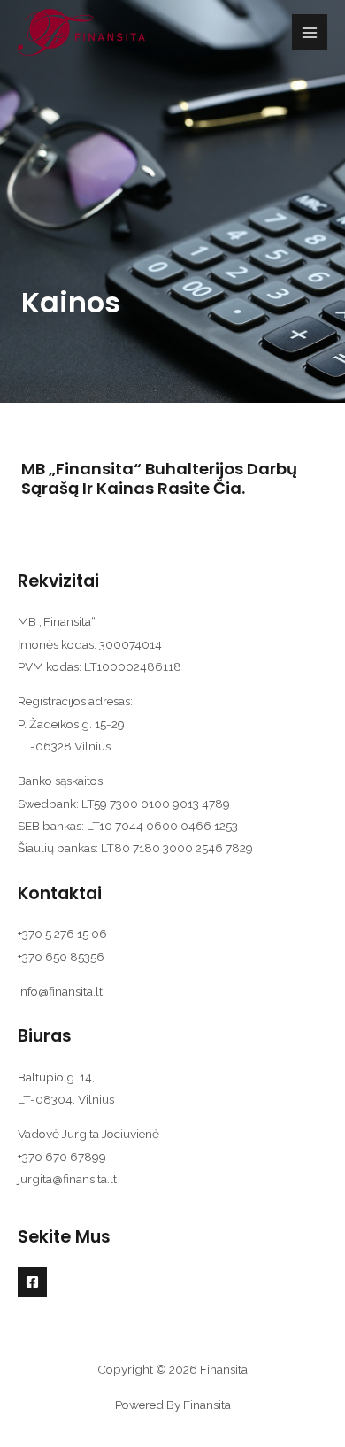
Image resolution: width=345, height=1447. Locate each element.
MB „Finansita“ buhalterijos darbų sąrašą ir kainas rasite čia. (159, 478)
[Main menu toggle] (310, 32)
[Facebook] (32, 1282)
